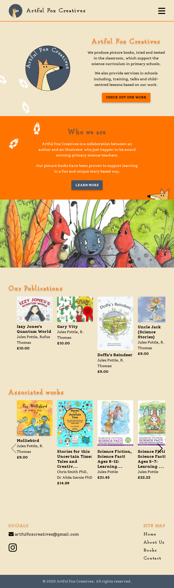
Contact (153, 558)
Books (150, 550)
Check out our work (126, 97)
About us (154, 542)
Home (150, 534)
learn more (87, 185)
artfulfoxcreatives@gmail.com (47, 534)
